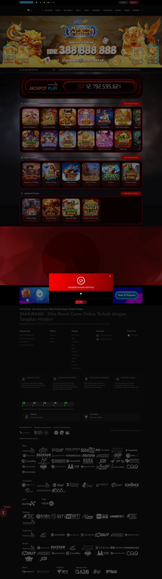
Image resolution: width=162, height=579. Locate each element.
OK (81, 302)
